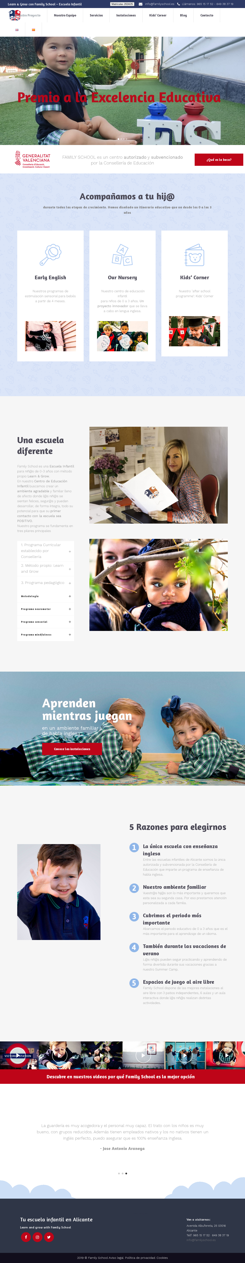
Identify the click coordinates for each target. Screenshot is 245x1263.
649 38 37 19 (224, 4)
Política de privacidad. (141, 1258)
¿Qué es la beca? (219, 160)
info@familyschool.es (201, 1240)
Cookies (162, 1258)
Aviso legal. (116, 1258)
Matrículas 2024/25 (122, 4)
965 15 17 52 (205, 4)
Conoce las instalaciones (72, 749)
